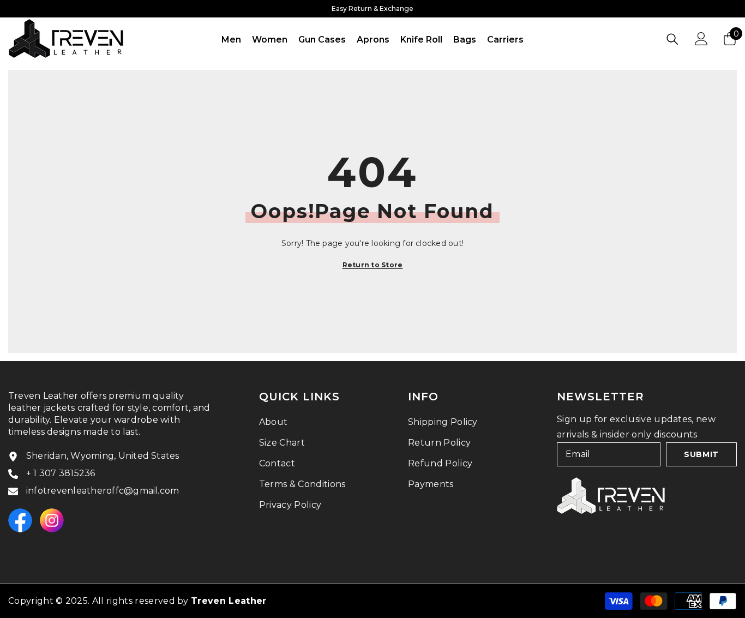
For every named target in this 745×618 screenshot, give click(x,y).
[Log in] (701, 38)
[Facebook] (20, 520)
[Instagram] (52, 520)
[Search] (672, 39)
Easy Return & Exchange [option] (372, 8)
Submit (701, 454)
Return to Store (373, 265)
